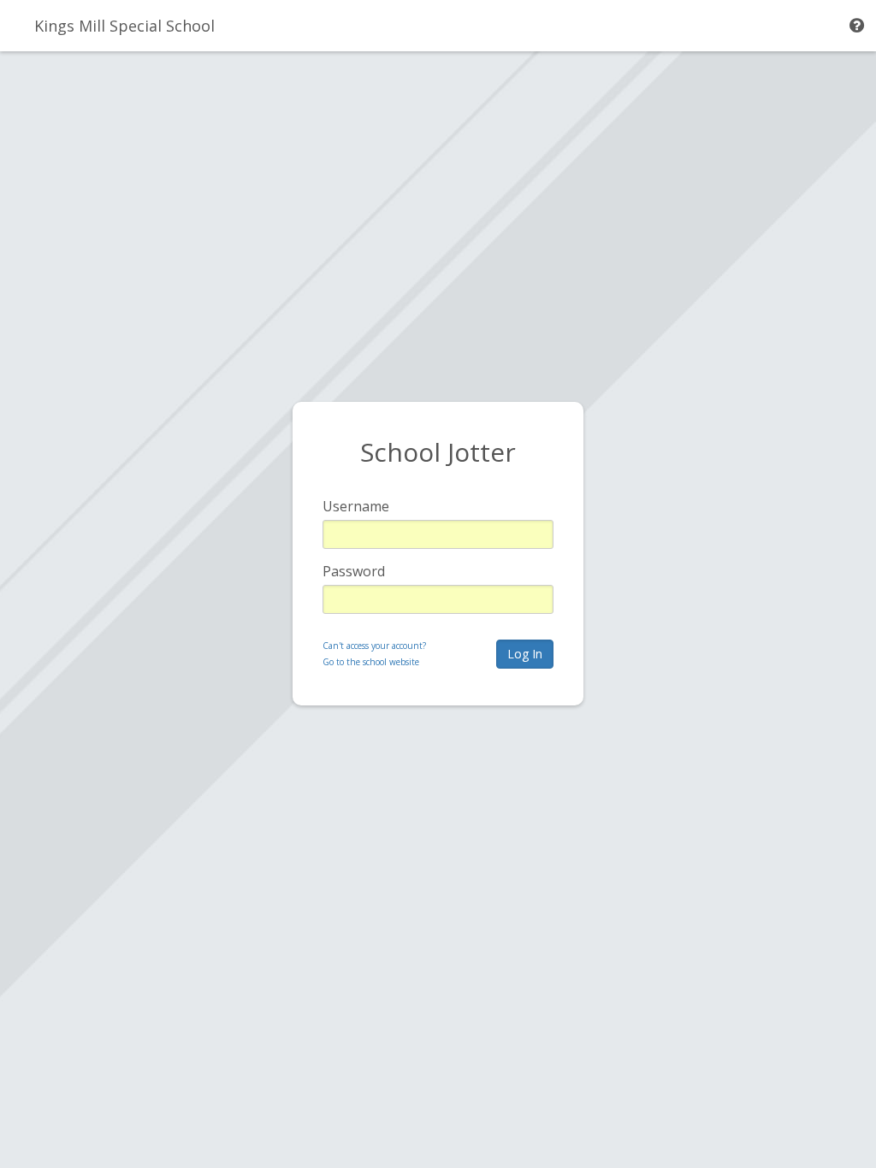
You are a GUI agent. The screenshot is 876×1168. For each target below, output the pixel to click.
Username (356, 506)
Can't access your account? (374, 646)
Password (354, 571)
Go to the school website (371, 662)
